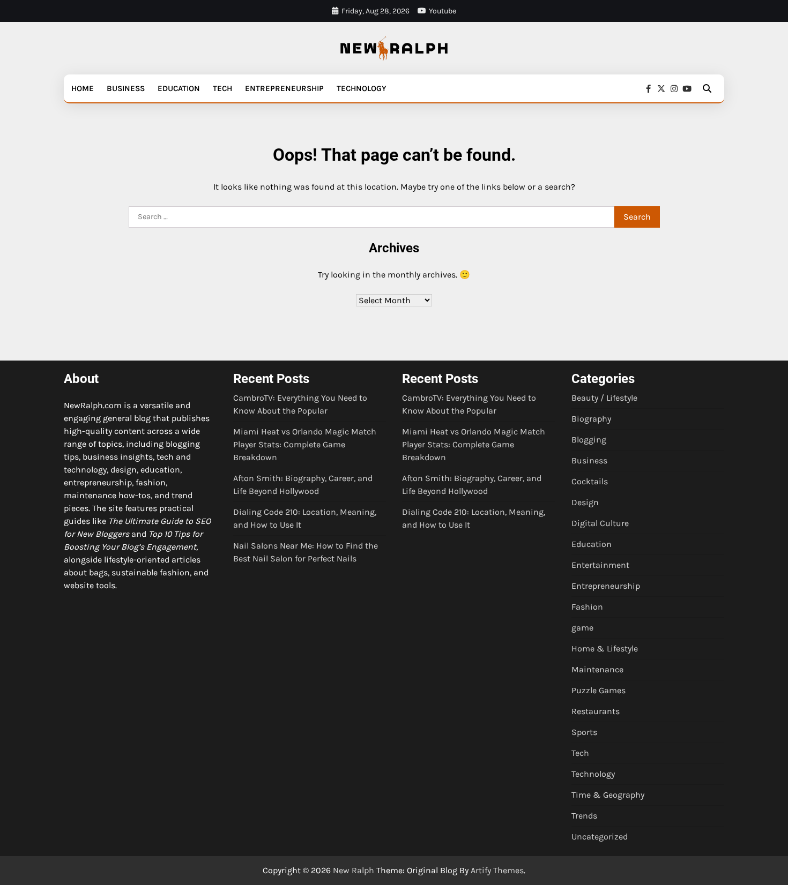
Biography (591, 419)
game (582, 627)
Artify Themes (497, 870)
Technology (361, 88)
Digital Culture (600, 523)
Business (126, 88)
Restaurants (595, 711)
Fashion (587, 607)
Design (585, 502)
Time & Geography (607, 795)
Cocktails (589, 481)
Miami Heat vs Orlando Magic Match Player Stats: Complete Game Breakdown (304, 444)
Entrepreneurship (284, 88)
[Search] (707, 88)
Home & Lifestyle (604, 648)
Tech (222, 88)
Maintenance (597, 669)
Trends (584, 816)
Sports (584, 732)
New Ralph (353, 870)
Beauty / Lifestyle (604, 398)
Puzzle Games (598, 690)
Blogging (588, 439)
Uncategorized (599, 836)
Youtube (442, 11)
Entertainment (600, 565)
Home (82, 88)
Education (179, 88)
